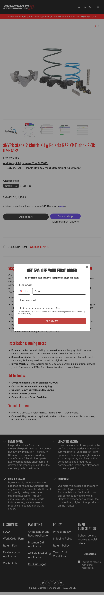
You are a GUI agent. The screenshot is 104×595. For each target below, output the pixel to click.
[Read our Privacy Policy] (84, 312)
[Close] (87, 267)
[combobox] (24, 291)
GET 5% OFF (52, 321)
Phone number (25, 285)
